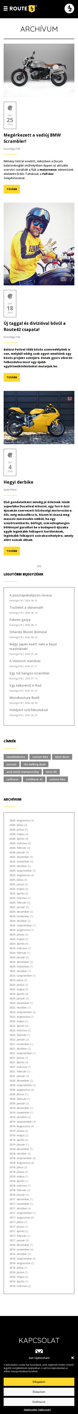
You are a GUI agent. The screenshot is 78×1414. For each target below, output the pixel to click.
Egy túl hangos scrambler (29, 673)
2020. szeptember (20, 1085)
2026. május (16, 834)
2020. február (17, 1099)
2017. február (17, 1235)
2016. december (19, 1245)
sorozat (12, 764)
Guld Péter (10, 489)
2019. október (18, 1117)
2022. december (19, 1003)
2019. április (16, 1140)
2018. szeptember (20, 1158)
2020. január (17, 1103)
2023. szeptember (20, 975)
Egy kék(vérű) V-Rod (25, 685)
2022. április (16, 1026)
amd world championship (23, 772)
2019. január (17, 1144)
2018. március (18, 1185)
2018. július (16, 1167)
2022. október (18, 1007)
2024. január (17, 957)
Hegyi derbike (18, 482)
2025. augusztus (19, 875)
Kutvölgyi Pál (12, 148)
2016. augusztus (19, 1263)
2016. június (16, 1272)
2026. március (18, 843)
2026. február (17, 847)
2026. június (16, 829)
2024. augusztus (19, 930)
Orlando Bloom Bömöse (28, 632)
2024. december (19, 911)
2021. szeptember (20, 1053)
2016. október (18, 1254)
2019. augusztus (19, 1126)
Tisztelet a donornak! (26, 607)
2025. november (19, 861)
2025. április (16, 893)
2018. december (19, 1149)
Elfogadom (39, 1381)
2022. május (16, 1021)
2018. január (17, 1194)
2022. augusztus (19, 1016)
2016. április (16, 1281)
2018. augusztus (19, 1162)
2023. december (19, 962)
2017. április (16, 1231)
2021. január (17, 1076)
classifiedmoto (16, 757)
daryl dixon (62, 757)
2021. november (19, 1044)
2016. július (16, 1267)
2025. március (18, 898)
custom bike (40, 757)
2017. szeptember (20, 1213)
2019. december (19, 1108)
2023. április (16, 994)
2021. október (18, 1048)
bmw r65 (51, 772)
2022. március (18, 1030)
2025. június (16, 884)
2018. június (16, 1172)
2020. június (16, 1094)
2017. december (19, 1199)
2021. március (18, 1067)
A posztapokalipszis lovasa (30, 595)
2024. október (18, 921)
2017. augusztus (19, 1217)
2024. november (19, 916)
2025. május (16, 889)
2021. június (16, 1057)
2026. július (16, 825)
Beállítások (39, 1401)
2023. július (16, 980)
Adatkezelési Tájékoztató (37, 1409)
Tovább (12, 189)
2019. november (19, 1112)
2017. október (18, 1208)
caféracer (13, 779)
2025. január (17, 907)
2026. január (17, 852)
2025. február (17, 902)
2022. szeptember (20, 1012)
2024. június (16, 934)
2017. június (16, 1226)
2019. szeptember (20, 1121)
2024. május (16, 939)
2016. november (19, 1249)
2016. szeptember (20, 1258)
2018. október (18, 1153)
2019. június (16, 1130)
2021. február (17, 1071)
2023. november (19, 966)
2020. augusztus (19, 1089)
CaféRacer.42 (34, 779)
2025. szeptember (20, 870)
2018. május (16, 1176)
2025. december (19, 857)
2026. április (16, 838)
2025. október (18, 866)
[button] (72, 1358)
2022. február (17, 1035)
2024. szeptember (20, 925)
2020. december (19, 1080)
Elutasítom (39, 1391)
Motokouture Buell (24, 697)
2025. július (16, 879)
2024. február (17, 952)
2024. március (18, 948)
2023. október (18, 971)
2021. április (16, 1062)
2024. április (16, 943)
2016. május (16, 1277)
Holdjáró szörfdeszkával (28, 710)
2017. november (19, 1204)
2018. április (16, 1181)
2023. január (17, 998)
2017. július (16, 1222)
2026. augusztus (19, 820)
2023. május (16, 989)
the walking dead (35, 764)
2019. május (16, 1135)
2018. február (17, 1190)
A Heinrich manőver (25, 661)
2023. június (16, 984)
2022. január (17, 1039)
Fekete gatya (20, 619)
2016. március (18, 1286)
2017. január (17, 1240)
